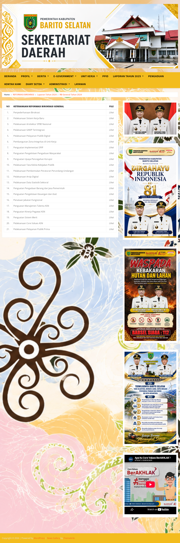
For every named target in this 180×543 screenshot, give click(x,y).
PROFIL (26, 76)
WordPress (39, 538)
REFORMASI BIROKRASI (23, 94)
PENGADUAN (156, 76)
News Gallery (53, 538)
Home (7, 94)
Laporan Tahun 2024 (47, 94)
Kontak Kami (12, 84)
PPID (105, 76)
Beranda (10, 76)
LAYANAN (80, 84)
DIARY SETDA (34, 84)
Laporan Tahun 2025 (127, 76)
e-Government (63, 76)
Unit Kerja (88, 76)
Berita (42, 76)
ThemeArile (69, 538)
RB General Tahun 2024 (71, 94)
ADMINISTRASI (58, 84)
